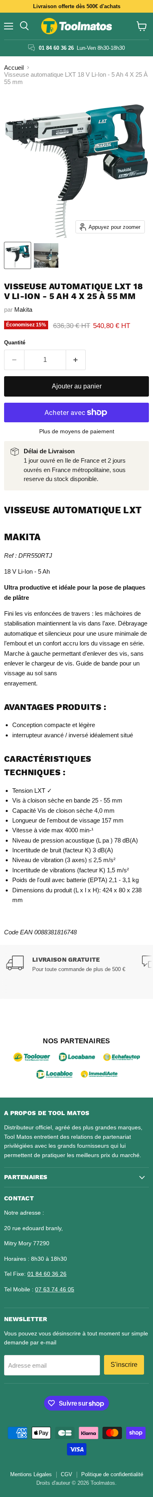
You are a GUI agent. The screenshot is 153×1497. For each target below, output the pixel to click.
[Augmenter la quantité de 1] (76, 360)
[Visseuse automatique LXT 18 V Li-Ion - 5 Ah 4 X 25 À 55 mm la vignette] (17, 255)
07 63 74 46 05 (54, 1289)
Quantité (14, 342)
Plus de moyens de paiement (76, 431)
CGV (66, 1474)
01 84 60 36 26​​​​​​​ (47, 1274)
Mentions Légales (31, 1474)
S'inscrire (124, 1364)
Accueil (14, 67)
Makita (23, 309)
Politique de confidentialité (112, 1474)
